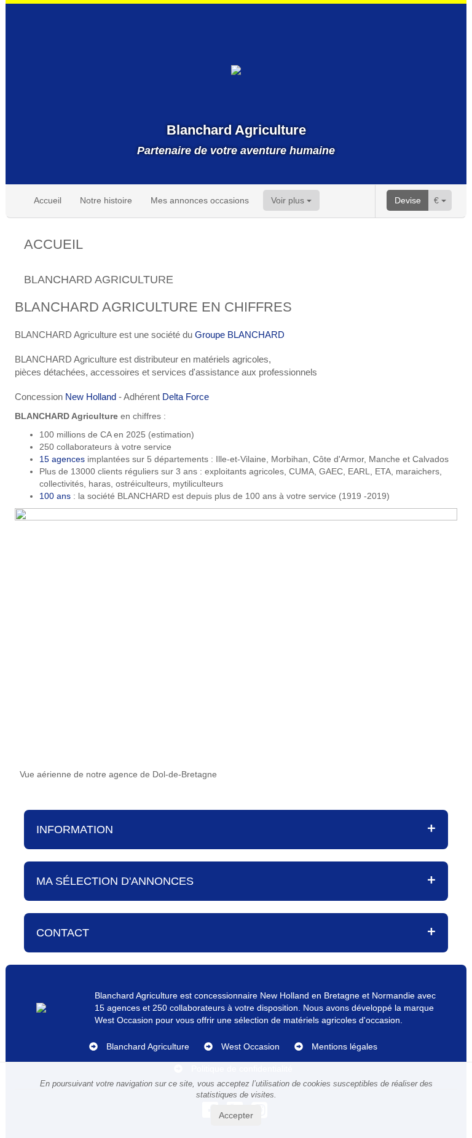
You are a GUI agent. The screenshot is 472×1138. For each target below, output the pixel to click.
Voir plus (289, 200)
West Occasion (250, 1046)
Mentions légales (344, 1046)
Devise (408, 200)
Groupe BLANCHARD (238, 334)
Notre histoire (106, 200)
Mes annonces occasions (200, 200)
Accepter (236, 1115)
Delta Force (185, 396)
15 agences (62, 459)
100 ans (55, 496)
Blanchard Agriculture (147, 1046)
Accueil (47, 200)
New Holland (90, 396)
